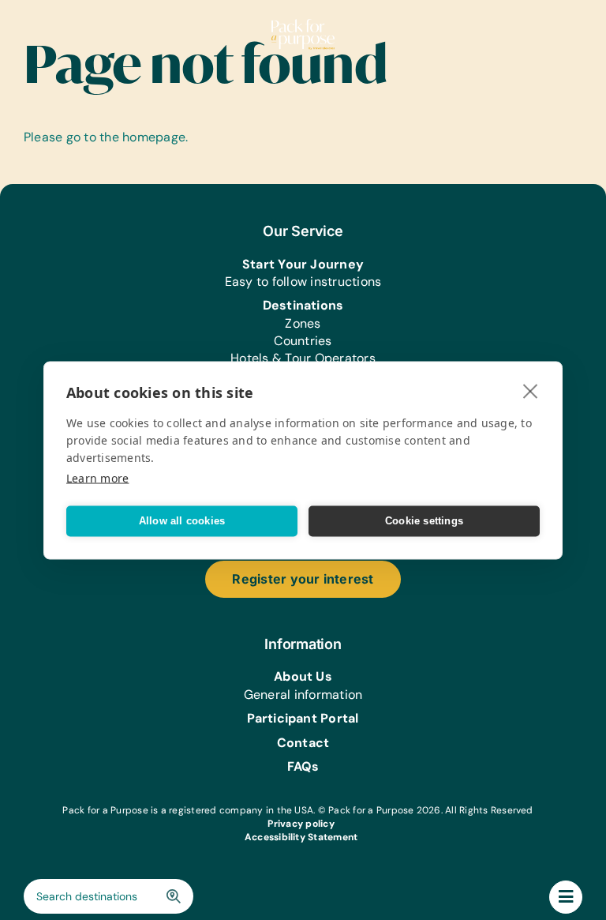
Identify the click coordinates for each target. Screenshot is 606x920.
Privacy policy (300, 823)
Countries (302, 340)
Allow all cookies (182, 521)
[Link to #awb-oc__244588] (565, 897)
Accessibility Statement (301, 837)
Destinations (303, 305)
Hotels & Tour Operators (303, 358)
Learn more (97, 477)
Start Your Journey (303, 264)
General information (303, 694)
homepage (153, 137)
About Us (303, 676)
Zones (302, 323)
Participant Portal (302, 718)
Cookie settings (424, 521)
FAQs (303, 766)
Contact (303, 742)
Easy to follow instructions (303, 281)
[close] (530, 390)
